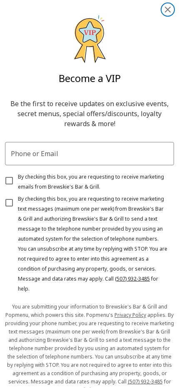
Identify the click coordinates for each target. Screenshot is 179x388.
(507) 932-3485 (132, 278)
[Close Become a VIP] (168, 9)
